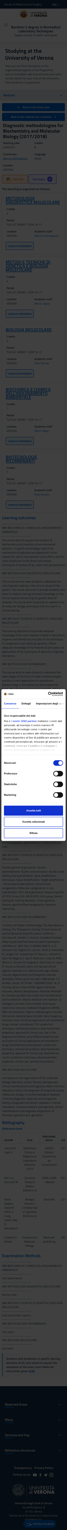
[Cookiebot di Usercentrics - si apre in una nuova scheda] (48, 694)
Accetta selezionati (33, 821)
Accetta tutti (33, 810)
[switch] (58, 773)
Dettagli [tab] (26, 703)
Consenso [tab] (10, 703)
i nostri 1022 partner (24, 721)
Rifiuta (33, 833)
